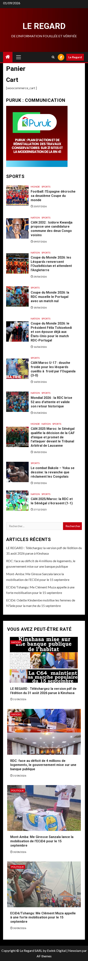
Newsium (74, 950)
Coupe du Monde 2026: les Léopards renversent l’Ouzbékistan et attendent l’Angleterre (51, 264)
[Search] (53, 57)
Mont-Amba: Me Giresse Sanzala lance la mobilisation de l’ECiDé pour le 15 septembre (41, 841)
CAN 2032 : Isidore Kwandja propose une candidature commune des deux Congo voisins (51, 229)
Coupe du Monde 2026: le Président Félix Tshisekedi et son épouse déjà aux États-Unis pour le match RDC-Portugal (51, 331)
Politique (17, 790)
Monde (35, 186)
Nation (35, 217)
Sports (46, 186)
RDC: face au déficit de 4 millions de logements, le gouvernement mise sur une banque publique (43, 765)
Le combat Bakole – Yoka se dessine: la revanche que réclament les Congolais (52, 472)
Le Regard (44, 26)
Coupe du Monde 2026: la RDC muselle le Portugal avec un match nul (50, 297)
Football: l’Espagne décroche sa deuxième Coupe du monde (53, 196)
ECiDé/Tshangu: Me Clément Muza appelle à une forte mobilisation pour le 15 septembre (43, 917)
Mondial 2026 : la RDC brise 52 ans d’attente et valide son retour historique (51, 402)
